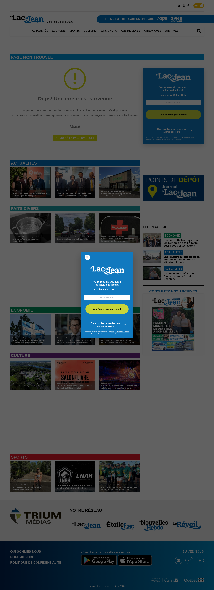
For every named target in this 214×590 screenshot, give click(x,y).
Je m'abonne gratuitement (107, 309)
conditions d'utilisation (96, 334)
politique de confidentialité (119, 331)
